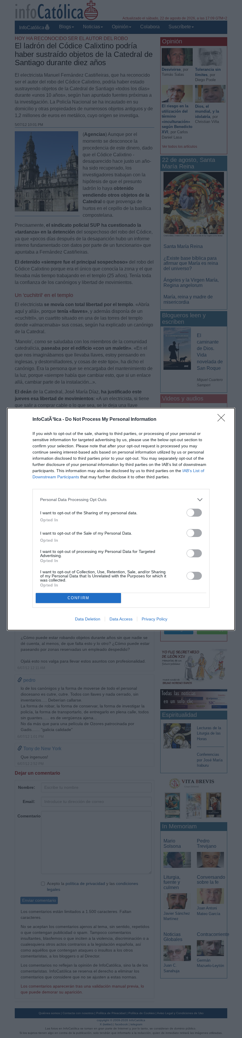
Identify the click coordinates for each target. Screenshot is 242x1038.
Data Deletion (87, 619)
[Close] (223, 419)
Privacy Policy (154, 619)
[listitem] (121, 500)
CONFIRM (78, 598)
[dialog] (121, 519)
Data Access (121, 619)
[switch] (194, 513)
